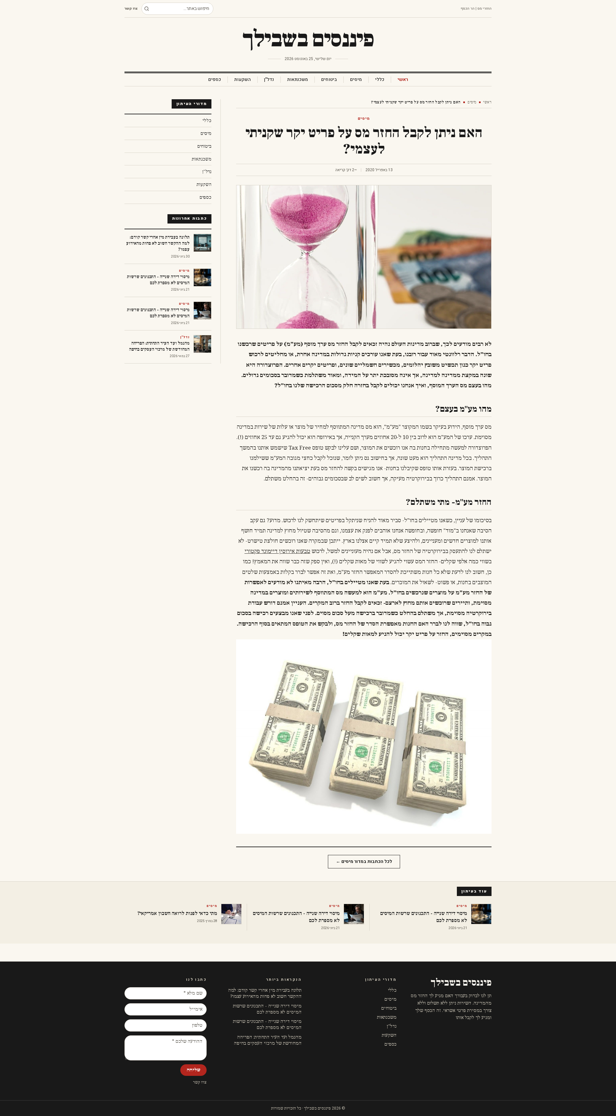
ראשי (403, 79)
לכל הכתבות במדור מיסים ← (364, 861)
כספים (214, 79)
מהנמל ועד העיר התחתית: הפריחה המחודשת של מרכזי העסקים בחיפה (268, 1040)
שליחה (193, 1070)
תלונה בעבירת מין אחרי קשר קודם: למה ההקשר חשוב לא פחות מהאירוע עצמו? (265, 993)
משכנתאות (297, 79)
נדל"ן (269, 79)
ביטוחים (329, 79)
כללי (379, 79)
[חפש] (146, 8)
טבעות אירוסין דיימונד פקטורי (277, 551)
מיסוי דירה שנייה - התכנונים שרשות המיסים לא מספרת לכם (267, 1009)
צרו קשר (131, 8)
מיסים (356, 79)
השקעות (242, 79)
